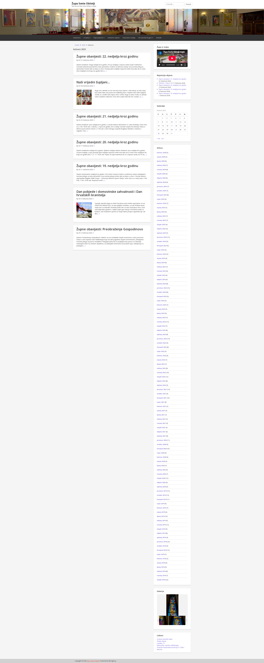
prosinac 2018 (162, 542)
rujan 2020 (160, 453)
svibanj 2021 (161, 419)
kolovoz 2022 (161, 356)
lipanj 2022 (161, 364)
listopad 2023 (162, 296)
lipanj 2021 (161, 415)
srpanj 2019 (161, 512)
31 (172, 133)
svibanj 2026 (161, 165)
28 (158, 133)
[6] (177, 620)
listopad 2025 (162, 195)
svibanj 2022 (161, 368)
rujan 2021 (160, 402)
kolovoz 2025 (161, 203)
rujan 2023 (160, 301)
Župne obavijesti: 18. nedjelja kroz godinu (172, 93)
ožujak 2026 (161, 174)
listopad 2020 (162, 449)
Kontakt (158, 38)
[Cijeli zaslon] (185, 65)
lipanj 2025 (161, 212)
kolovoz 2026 (161, 153)
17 (172, 126)
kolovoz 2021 (161, 406)
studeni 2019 (161, 495)
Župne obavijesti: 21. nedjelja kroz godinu (107, 116)
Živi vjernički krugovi (145, 38)
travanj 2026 (161, 169)
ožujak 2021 (161, 427)
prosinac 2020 (162, 440)
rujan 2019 (160, 504)
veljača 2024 (161, 279)
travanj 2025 (161, 220)
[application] (172, 58)
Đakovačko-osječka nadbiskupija (168, 645)
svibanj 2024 (161, 267)
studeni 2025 (161, 191)
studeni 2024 (161, 241)
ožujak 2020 (161, 478)
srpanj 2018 (161, 563)
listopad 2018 (162, 550)
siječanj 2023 (161, 334)
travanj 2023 (161, 322)
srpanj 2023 (161, 309)
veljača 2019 (161, 533)
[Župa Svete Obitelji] (132, 21)
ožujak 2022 (161, 377)
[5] (160, 620)
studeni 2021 (161, 394)
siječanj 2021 (161, 436)
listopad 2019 (162, 499)
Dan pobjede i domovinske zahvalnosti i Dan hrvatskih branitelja (109, 193)
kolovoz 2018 (161, 559)
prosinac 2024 (162, 237)
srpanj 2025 (161, 208)
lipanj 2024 (161, 263)
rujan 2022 (160, 351)
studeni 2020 (161, 444)
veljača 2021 (161, 432)
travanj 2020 (161, 474)
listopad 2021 (162, 398)
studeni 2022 (161, 343)
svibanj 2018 (161, 571)
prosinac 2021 (162, 389)
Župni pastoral (98, 38)
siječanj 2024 (161, 284)
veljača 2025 (161, 229)
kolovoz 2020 (161, 457)
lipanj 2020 (161, 466)
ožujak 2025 (161, 224)
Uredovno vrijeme (114, 38)
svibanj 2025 (161, 216)
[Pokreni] (160, 65)
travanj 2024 (161, 271)
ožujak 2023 (161, 326)
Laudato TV (161, 643)
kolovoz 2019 (161, 508)
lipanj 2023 (161, 313)
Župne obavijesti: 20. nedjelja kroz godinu (107, 142)
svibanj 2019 (161, 520)
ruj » (162, 138)
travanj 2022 (161, 372)
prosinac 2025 (162, 186)
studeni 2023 (161, 292)
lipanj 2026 (161, 161)
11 (176, 122)
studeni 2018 (161, 546)
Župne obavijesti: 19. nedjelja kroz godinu (107, 166)
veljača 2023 (161, 330)
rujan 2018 (160, 554)
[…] (105, 71)
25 (176, 130)
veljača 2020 (161, 482)
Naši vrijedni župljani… (93, 82)
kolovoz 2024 (161, 254)
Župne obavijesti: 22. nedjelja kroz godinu (107, 56)
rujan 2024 (160, 250)
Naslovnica (77, 38)
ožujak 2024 (161, 275)
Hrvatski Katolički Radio (164, 639)
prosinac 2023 (162, 288)
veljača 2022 (161, 381)
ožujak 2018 (161, 580)
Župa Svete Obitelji (83, 3)
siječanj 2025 (161, 233)
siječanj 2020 (161, 487)
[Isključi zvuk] (182, 65)
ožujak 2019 (161, 529)
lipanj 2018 (161, 567)
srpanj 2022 (161, 360)
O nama (86, 38)
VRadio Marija (161, 641)
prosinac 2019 (162, 491)
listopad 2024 (162, 246)
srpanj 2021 (161, 411)
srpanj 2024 (161, 258)
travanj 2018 (161, 575)
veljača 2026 (161, 178)
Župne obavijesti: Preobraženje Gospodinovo (109, 229)
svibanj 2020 (161, 470)
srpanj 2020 (161, 461)
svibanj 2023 (161, 318)
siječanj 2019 (161, 537)
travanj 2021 (161, 423)
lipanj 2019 (161, 516)
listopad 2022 (162, 347)
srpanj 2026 (161, 157)
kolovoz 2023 (161, 305)
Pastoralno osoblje (129, 38)
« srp (158, 138)
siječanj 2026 (161, 182)
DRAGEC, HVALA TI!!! (166, 83)
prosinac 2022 (162, 339)
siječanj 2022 (161, 385)
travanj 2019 (161, 525)
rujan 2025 (160, 199)
